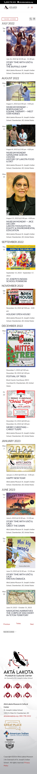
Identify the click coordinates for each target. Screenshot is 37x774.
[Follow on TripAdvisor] (18, 686)
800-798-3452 (25, 716)
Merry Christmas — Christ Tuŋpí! (17, 428)
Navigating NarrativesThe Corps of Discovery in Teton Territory (20, 612)
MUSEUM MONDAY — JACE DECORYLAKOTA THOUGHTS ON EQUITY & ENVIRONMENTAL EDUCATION (20, 226)
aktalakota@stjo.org (11, 716)
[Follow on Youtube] (27, 695)
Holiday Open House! (18, 314)
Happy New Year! (16, 478)
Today (18, 623)
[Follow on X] (8, 695)
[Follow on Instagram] (27, 686)
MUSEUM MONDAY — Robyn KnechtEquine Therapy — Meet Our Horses (19, 110)
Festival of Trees (16, 376)
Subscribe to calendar (9, 631)
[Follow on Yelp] (18, 695)
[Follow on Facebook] (8, 686)
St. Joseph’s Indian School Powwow (16, 280)
